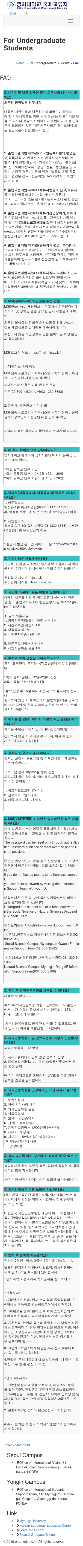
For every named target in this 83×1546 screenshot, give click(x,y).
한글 (13, 12)
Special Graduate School (37, 1534)
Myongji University (32, 1520)
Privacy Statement (16, 1445)
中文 (25, 12)
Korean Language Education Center (45, 1525)
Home (20, 63)
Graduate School (31, 1530)
